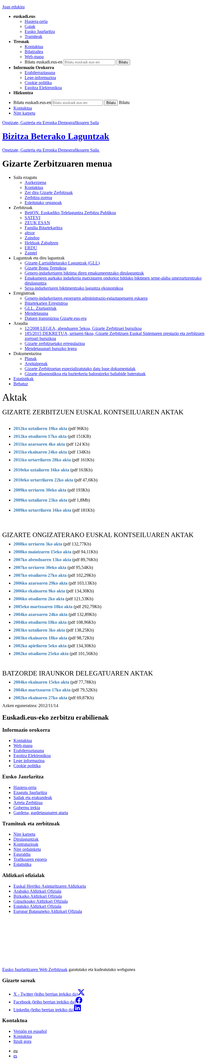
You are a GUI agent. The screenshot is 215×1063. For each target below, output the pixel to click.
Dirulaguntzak (26, 839)
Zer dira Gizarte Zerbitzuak (49, 192)
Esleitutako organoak (43, 202)
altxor (30, 232)
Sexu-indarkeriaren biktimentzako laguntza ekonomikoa (74, 288)
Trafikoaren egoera (30, 859)
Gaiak (30, 26)
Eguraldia (22, 854)
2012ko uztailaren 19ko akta (40, 428)
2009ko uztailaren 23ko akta (40, 500)
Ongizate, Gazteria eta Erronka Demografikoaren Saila (50, 122)
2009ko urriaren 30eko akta (39, 490)
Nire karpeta (24, 113)
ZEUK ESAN (37, 222)
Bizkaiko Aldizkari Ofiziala (37, 896)
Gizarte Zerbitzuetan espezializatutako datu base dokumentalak (80, 368)
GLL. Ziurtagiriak (41, 308)
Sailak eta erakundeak (32, 797)
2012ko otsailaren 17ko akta (40, 436)
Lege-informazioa (40, 77)
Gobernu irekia (26, 807)
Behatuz (20, 383)
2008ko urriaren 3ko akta (37, 544)
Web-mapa (34, 56)
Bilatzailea (34, 51)
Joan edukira (13, 6)
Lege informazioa (29, 760)
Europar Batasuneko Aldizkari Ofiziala (47, 911)
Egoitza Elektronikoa (43, 87)
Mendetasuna (36, 313)
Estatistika (22, 864)
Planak (31, 358)
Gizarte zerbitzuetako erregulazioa (55, 343)
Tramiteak (33, 36)
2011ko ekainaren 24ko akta (40, 452)
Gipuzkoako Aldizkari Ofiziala (40, 901)
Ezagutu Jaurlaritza (30, 792)
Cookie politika (38, 82)
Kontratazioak (25, 844)
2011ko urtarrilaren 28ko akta (42, 459)
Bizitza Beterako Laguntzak (55, 136)
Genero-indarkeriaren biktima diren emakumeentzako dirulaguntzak (84, 273)
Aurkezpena (35, 182)
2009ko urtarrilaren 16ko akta (42, 510)
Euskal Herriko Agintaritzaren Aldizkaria (49, 886)
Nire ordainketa (27, 849)
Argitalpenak (36, 363)
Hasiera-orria (36, 21)
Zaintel (31, 253)
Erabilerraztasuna (40, 72)
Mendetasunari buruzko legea (51, 348)
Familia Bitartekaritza (43, 227)
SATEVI (32, 217)
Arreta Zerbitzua (28, 802)
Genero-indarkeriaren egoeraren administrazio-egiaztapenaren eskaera (86, 298)
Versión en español (30, 1031)
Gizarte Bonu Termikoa (45, 268)
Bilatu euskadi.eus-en (43, 62)
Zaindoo (32, 237)
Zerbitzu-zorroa (38, 197)
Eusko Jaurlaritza (40, 31)
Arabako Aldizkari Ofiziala (37, 891)
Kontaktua (34, 46)
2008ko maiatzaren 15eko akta (42, 551)
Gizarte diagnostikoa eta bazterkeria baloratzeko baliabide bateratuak (85, 373)
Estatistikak (23, 378)
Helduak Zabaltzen (41, 242)
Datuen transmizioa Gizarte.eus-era (56, 318)
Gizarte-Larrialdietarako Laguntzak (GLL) (62, 263)
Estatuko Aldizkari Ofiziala (37, 906)
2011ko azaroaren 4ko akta (39, 444)
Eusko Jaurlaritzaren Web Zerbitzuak (34, 969)
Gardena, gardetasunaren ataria (40, 812)
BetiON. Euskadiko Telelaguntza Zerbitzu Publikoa (70, 212)
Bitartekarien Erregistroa (46, 303)
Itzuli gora (22, 1041)
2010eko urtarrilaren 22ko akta (43, 480)
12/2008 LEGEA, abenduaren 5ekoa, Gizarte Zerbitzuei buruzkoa (83, 328)
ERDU (31, 247)
